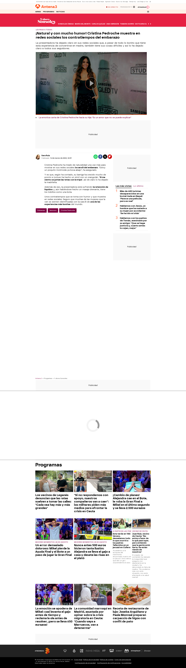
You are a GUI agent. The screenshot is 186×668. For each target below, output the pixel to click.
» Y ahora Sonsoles (60, 378)
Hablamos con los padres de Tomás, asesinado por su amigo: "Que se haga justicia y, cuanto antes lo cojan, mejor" (133, 223)
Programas (48, 12)
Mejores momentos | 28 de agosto (51, 542)
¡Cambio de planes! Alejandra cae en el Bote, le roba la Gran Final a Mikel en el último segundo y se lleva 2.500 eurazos (131, 501)
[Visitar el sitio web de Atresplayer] (137, 650)
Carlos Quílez (98, 24)
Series (38, 12)
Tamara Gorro (127, 24)
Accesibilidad (126, 663)
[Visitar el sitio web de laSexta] (74, 650)
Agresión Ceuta (110, 1)
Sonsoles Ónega (66, 24)
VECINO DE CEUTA (140, 531)
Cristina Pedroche (68, 210)
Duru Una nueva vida (88, 1)
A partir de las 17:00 (122, 531)
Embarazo (41, 210)
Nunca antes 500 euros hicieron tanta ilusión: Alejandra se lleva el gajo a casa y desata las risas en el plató (92, 552)
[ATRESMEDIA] (42, 651)
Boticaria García (143, 24)
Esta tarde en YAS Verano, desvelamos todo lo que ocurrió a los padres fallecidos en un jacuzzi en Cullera (121, 541)
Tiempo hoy (132, 1)
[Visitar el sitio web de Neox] (81, 650)
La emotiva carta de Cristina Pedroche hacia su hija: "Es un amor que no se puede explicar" (85, 117)
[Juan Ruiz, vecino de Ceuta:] (141, 523)
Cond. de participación (122, 659)
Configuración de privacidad (85, 663)
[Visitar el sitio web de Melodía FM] (126, 650)
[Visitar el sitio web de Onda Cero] (111, 650)
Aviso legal (78, 659)
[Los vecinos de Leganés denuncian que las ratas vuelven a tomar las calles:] (54, 481)
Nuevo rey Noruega (122, 1)
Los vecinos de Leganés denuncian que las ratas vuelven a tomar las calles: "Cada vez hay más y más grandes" (53, 501)
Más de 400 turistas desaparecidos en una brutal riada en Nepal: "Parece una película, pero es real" (132, 196)
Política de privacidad (91, 659)
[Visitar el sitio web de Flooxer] (147, 650)
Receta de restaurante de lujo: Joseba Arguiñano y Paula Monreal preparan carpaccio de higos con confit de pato (131, 615)
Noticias (60, 12)
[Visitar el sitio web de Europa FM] (119, 650)
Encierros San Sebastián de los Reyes (69, 1)
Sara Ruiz (45, 155)
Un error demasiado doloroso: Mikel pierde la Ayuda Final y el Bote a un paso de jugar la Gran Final (53, 550)
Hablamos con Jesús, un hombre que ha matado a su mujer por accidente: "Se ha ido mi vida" (133, 210)
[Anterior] (36, 1)
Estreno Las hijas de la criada (47, 1)
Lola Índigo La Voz (142, 1)
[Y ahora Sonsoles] (46, 25)
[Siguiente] (150, 1)
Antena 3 (38, 378)
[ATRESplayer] (143, 7)
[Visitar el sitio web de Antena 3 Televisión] (66, 650)
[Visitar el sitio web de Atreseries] (104, 650)
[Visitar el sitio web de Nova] (89, 650)
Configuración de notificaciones (109, 663)
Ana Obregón (112, 24)
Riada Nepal (100, 1)
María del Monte (83, 24)
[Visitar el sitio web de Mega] (96, 650)
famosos (53, 210)
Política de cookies (107, 659)
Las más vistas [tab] (124, 186)
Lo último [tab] (138, 186)
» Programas (47, 378)
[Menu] (148, 11)
